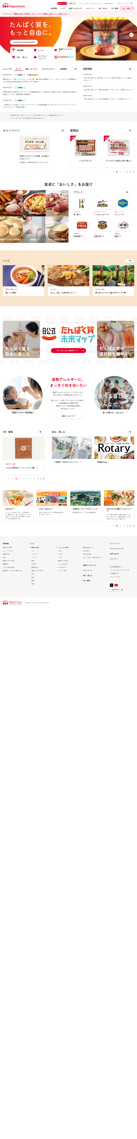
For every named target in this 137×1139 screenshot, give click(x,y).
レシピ (32, 543)
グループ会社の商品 (9, 567)
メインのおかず (62, 564)
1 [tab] (109, 171)
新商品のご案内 (7, 547)
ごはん (60, 551)
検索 (131, 3)
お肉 (4, 557)
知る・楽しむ (87, 575)
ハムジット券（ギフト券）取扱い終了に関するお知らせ (26, 118)
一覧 (74, 69)
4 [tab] (120, 171)
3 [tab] (117, 171)
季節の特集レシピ (88, 547)
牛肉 (32, 574)
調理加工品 (6, 554)
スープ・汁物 (62, 570)
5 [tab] (124, 171)
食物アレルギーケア (90, 565)
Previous (127, 171)
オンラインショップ (96, 3)
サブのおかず (62, 567)
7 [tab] (31, 478)
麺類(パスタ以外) (63, 560)
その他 (33, 564)
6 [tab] (27, 478)
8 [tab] (34, 478)
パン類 (60, 554)
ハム (32, 551)
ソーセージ (34, 554)
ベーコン (34, 557)
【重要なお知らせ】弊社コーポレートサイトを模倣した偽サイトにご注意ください (40, 14)
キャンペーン (87, 570)
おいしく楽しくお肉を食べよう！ (93, 557)
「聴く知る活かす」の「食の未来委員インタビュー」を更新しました (106, 99)
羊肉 (32, 584)
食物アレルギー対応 (9, 560)
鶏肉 (32, 580)
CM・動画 (86, 580)
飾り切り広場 (87, 554)
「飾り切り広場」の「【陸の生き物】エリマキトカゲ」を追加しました (107, 89)
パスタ (60, 557)
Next (130, 171)
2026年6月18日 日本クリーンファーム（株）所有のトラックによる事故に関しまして (35, 115)
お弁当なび (86, 551)
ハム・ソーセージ (8, 551)
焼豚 (32, 560)
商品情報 (6, 543)
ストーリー (82, 3)
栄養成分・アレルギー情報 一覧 (12, 570)
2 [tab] (113, 171)
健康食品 (5, 564)
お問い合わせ (109, 3)
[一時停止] (133, 171)
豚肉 (32, 577)
